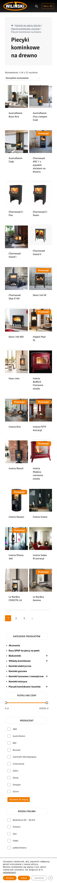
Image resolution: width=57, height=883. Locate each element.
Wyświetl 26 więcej (18, 799)
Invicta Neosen (16, 516)
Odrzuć (24, 878)
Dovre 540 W (39, 295)
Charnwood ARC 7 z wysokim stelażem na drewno (39, 165)
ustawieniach (9, 872)
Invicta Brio (15, 426)
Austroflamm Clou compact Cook (40, 116)
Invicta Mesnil (16, 468)
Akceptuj (10, 878)
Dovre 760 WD (16, 336)
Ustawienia (39, 878)
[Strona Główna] (12, 25)
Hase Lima (14, 378)
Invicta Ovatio (40, 516)
